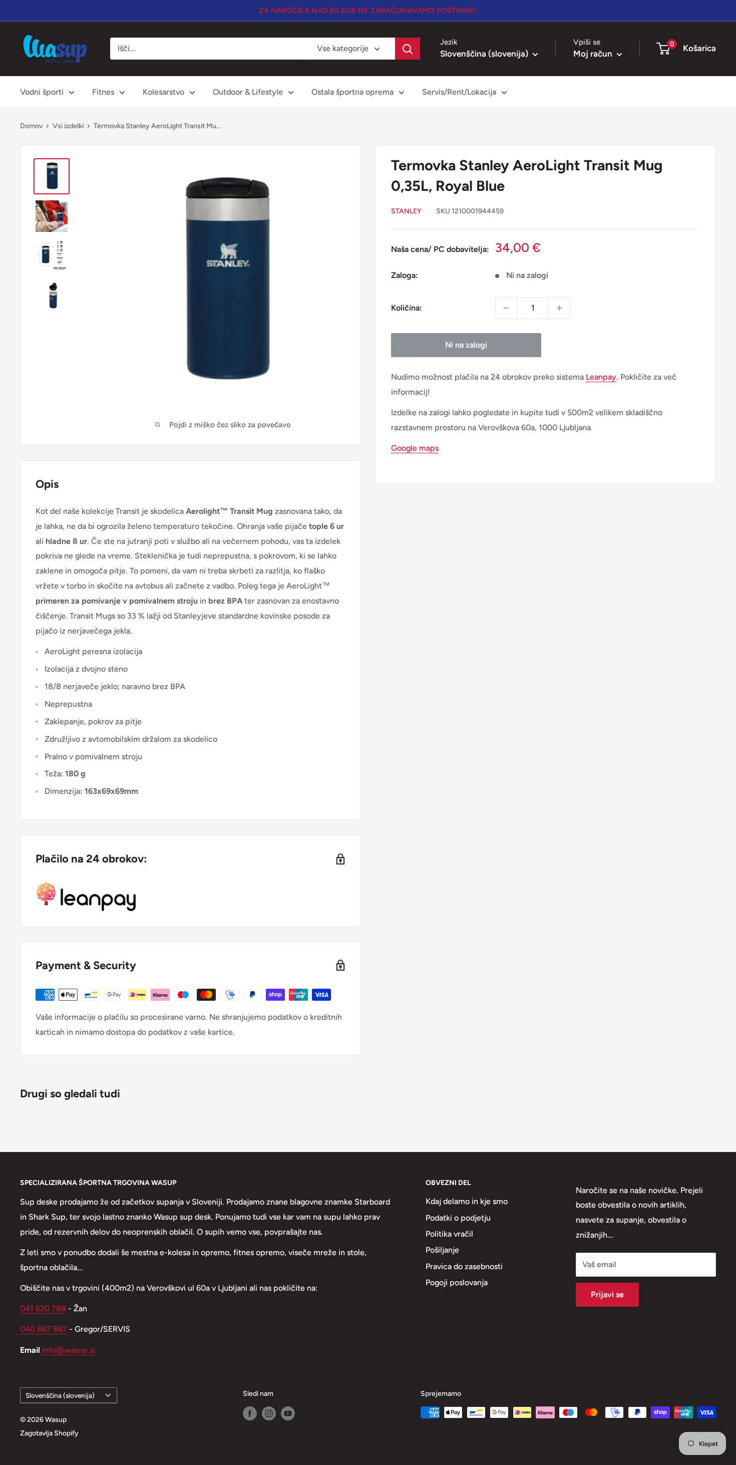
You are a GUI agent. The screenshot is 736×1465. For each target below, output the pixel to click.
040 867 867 (43, 1329)
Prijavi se (607, 1294)
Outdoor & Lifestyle (248, 92)
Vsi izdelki (68, 126)
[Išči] (407, 49)
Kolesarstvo (163, 92)
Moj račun (593, 54)
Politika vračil (449, 1234)
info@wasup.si (67, 1350)
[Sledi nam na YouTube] (288, 1413)
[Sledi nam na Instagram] (269, 1413)
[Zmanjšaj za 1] (506, 308)
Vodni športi (42, 92)
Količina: (406, 308)
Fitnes (103, 92)
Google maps (415, 448)
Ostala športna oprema (352, 92)
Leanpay (601, 377)
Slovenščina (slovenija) (60, 1395)
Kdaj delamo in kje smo (467, 1201)
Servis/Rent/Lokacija (459, 92)
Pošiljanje (442, 1250)
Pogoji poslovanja (457, 1282)
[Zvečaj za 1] (559, 308)
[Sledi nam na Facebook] (250, 1413)
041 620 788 (43, 1308)
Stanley (406, 211)
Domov (31, 126)
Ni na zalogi (466, 345)
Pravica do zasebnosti (464, 1266)
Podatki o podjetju (458, 1218)
